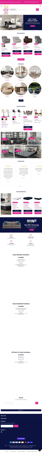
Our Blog (31, 446)
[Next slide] (39, 22)
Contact (20, 445)
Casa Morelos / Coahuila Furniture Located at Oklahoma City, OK (19, 446)
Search (6, 445)
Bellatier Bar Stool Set (16, 123)
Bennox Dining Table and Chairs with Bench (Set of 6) (28, 121)
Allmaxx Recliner (37, 47)
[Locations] (31, 243)
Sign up (16, 426)
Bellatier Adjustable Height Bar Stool (5, 125)
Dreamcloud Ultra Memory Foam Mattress (28, 208)
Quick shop (6, 53)
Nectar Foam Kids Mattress (16, 208)
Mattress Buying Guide (32, 445)
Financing (24, 445)
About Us (16, 445)
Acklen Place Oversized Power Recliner (17, 48)
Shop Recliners (21, 59)
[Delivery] (11, 236)
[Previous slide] (3, 22)
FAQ (27, 445)
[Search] (37, 9)
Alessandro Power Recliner (27, 48)
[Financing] (11, 243)
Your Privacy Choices (11, 445)
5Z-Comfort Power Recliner (5, 50)
